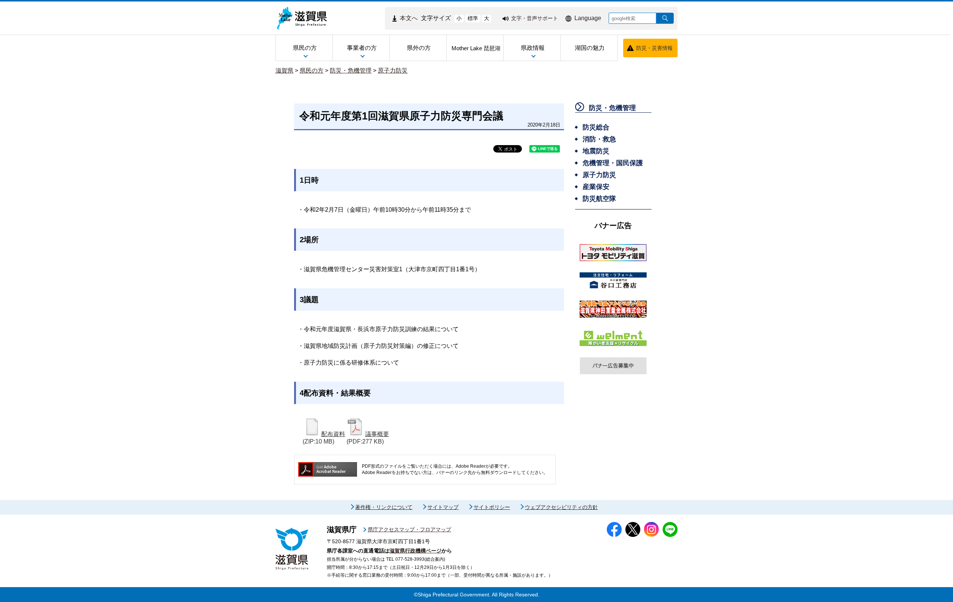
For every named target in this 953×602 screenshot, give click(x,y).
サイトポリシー (492, 507)
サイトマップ (443, 507)
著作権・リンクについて (383, 507)
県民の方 (311, 70)
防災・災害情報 (654, 48)
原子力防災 (393, 70)
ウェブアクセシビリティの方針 (561, 507)
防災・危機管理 (351, 70)
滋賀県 (284, 70)
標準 (473, 18)
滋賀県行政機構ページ (415, 551)
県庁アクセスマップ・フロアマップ (409, 529)
